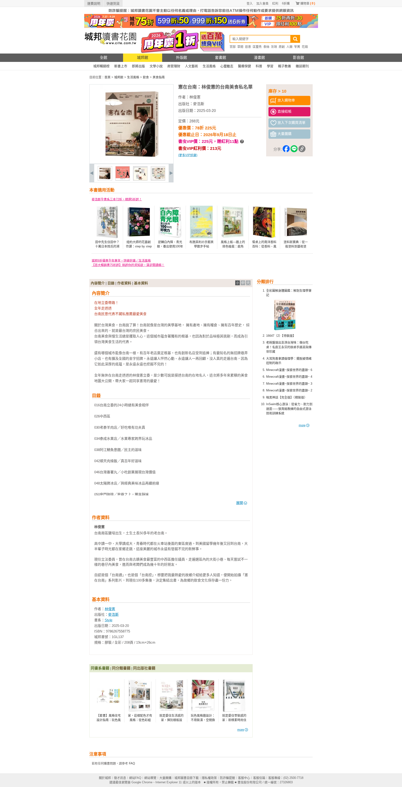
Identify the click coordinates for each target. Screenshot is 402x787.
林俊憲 (195, 97)
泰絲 (266, 46)
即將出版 (138, 66)
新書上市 (120, 66)
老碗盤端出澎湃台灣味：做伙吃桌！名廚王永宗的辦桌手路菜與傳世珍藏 (289, 347)
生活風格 (209, 66)
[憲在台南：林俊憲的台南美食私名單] (105, 179)
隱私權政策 (209, 778)
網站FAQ (135, 778)
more (302, 425)
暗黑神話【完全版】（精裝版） (286, 397)
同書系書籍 (100, 668)
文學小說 (156, 66)
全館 (103, 58)
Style (108, 620)
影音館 (298, 58)
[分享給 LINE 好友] (294, 149)
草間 (240, 46)
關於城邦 (105, 778)
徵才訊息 (120, 778)
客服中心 (244, 778)
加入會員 (262, 3)
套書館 (220, 58)
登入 (250, 3)
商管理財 (173, 66)
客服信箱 (259, 778)
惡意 (248, 46)
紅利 (275, 3)
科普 (259, 66)
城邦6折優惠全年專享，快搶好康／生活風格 (121, 260)
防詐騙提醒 (227, 778)
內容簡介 (98, 283)
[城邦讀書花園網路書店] (110, 52)
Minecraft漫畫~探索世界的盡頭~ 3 (289, 383)
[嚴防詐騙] (201, 13)
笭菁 (297, 46)
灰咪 (274, 46)
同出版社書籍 (144, 668)
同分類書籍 (121, 668)
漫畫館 (259, 58)
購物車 (307, 3)
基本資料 (141, 283)
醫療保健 (244, 66)
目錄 (110, 283)
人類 (289, 46)
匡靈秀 (257, 46)
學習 (270, 66)
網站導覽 (150, 778)
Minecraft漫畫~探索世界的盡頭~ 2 (289, 390)
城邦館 (142, 58)
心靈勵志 (226, 66)
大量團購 (165, 778)
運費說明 (93, 3)
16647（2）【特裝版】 (281, 335)
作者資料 (124, 283)
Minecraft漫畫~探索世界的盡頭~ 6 (289, 370)
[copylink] (301, 149)
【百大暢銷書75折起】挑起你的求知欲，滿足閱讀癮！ (128, 265)
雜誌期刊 (302, 66)
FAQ (132, 763)
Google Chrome (141, 782)
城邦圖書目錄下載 (186, 778)
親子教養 (284, 66)
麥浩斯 (198, 104)
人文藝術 (191, 66)
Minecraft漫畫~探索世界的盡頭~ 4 (289, 376)
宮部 (233, 46)
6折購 (286, 3)
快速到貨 (113, 3)
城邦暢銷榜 (101, 66)
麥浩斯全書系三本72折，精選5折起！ (117, 199)
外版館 (181, 58)
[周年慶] (201, 27)
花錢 (305, 46)
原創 (282, 46)
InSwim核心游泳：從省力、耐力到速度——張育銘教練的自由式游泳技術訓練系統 (289, 408)
